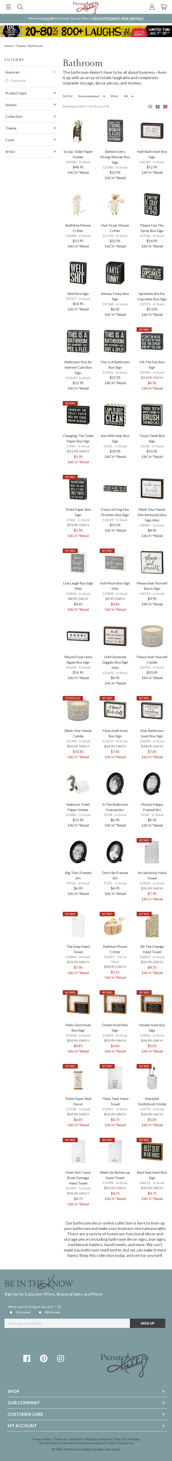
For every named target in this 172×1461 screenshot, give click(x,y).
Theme (20, 46)
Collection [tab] (13, 116)
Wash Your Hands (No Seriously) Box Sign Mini (152, 514)
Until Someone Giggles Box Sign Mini (115, 662)
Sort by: (68, 96)
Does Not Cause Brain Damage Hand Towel (78, 1177)
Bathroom (35, 46)
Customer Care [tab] (25, 1414)
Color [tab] (10, 140)
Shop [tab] (13, 1391)
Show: (114, 96)
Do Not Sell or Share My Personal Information (71, 1443)
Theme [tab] (11, 128)
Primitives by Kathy (77, 1449)
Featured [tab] (12, 72)
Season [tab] (11, 105)
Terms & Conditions (68, 1439)
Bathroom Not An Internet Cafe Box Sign (78, 367)
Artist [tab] (10, 151)
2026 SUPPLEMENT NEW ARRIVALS (118, 18)
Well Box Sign (78, 293)
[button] (8, 7)
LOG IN (48, 18)
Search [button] (20, 7)
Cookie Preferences (120, 1443)
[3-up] (156, 106)
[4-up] (164, 106)
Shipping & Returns (98, 1439)
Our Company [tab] (24, 1402)
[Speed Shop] (149, 106)
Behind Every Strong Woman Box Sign (115, 156)
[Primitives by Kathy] (125, 1375)
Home (8, 46)
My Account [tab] (22, 1425)
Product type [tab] (15, 93)
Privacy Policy (42, 1439)
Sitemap (133, 1439)
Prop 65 (119, 1439)
